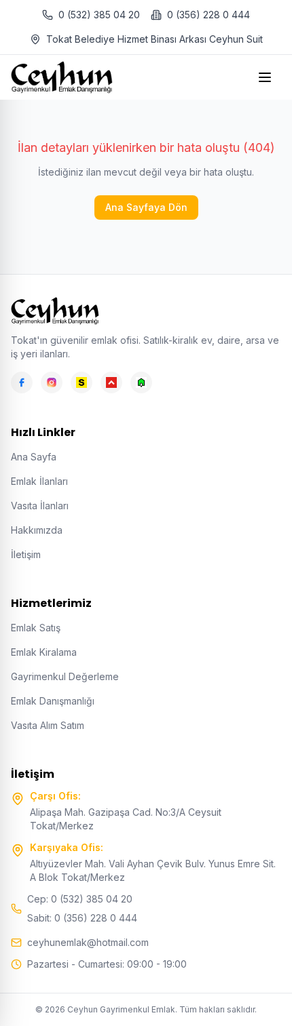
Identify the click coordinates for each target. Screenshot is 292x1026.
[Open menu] (266, 77)
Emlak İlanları (39, 481)
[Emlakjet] (141, 382)
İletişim (26, 554)
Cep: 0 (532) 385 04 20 (79, 899)
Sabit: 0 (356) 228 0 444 (82, 918)
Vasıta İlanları (40, 505)
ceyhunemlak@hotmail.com (88, 942)
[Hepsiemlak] (111, 382)
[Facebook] (22, 382)
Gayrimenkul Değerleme (65, 676)
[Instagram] (51, 382)
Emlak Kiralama (44, 652)
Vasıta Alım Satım (47, 725)
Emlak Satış (35, 627)
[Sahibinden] (81, 382)
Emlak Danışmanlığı (52, 701)
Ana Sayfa (33, 456)
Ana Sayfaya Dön (146, 207)
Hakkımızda (36, 530)
